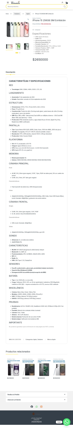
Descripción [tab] (10, 72)
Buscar (64, 6)
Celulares (17, 13)
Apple (28, 13)
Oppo (13, 359)
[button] (28, 19)
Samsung (30, 359)
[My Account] (62, 2)
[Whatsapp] (66, 422)
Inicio (7, 13)
